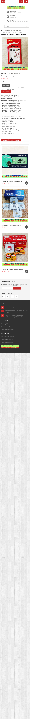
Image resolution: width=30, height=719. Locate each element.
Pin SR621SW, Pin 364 (16, 30)
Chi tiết (6, 92)
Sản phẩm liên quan (11, 140)
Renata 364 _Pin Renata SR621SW (11, 225)
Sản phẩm (6, 30)
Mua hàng (6, 85)
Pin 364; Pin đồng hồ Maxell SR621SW (12, 269)
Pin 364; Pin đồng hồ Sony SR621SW (12, 181)
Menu (3, 1)
